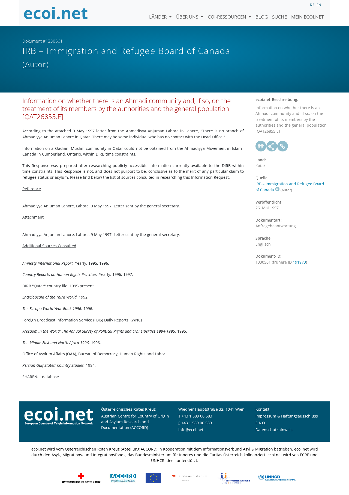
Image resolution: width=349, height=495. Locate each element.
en (319, 4)
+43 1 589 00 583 (197, 416)
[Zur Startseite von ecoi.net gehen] (56, 13)
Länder (158, 17)
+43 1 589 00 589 (196, 422)
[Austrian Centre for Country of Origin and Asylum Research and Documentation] (123, 477)
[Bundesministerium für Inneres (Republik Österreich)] (189, 477)
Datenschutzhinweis (274, 429)
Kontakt (262, 409)
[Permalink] (282, 146)
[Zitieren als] (260, 146)
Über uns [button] (187, 17)
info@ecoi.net (190, 429)
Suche (279, 17)
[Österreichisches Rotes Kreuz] (81, 477)
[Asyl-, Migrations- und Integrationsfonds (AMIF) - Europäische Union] (153, 477)
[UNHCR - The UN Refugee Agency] (277, 477)
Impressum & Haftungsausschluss (286, 416)
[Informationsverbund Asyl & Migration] (234, 477)
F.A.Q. (260, 422)
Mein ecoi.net (307, 17)
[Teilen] (271, 146)
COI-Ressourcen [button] (227, 17)
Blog (261, 17)
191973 (299, 262)
